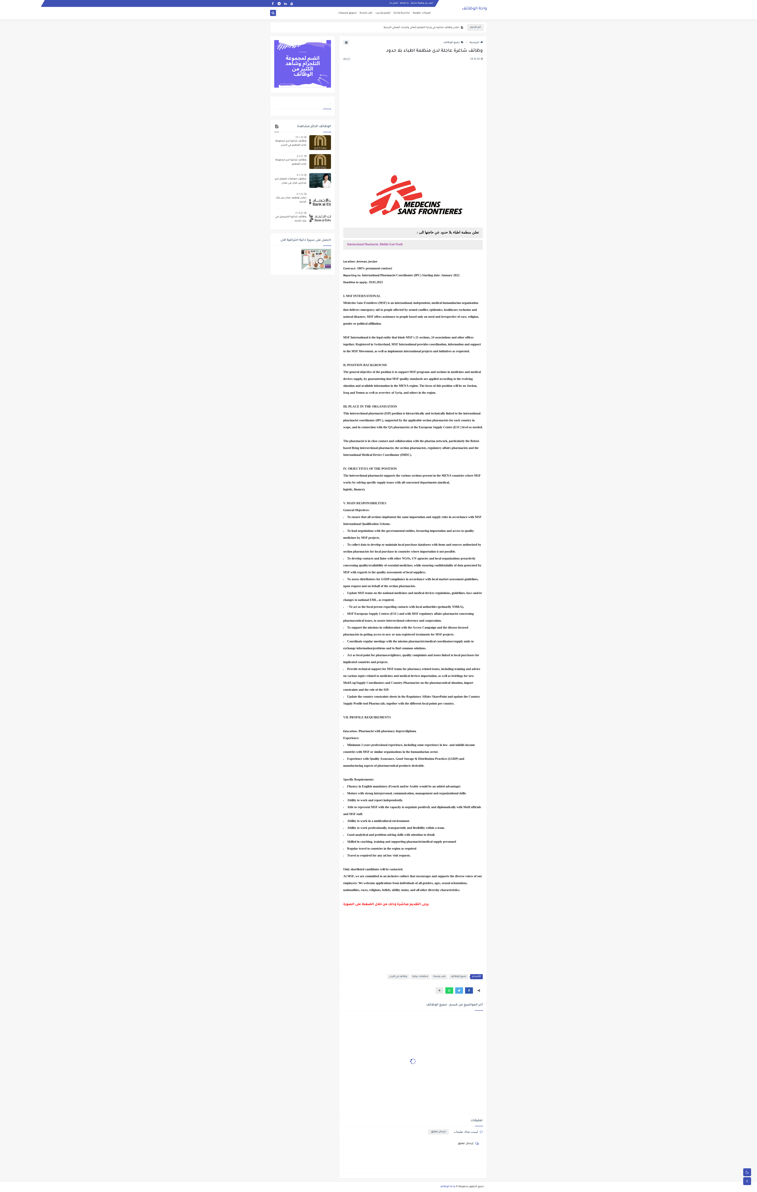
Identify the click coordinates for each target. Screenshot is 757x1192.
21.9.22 (299, 213)
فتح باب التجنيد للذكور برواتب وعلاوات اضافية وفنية (430, 27)
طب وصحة (366, 13)
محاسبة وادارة (401, 13)
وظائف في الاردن (398, 976)
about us (404, 3)
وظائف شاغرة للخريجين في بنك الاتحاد (290, 219)
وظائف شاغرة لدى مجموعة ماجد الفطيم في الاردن (290, 143)
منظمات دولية (420, 976)
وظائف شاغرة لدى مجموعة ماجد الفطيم (290, 162)
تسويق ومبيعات (347, 13)
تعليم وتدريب (383, 13)
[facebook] (272, 3)
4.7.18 (300, 175)
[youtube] (291, 3)
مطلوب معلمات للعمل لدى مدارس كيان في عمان (290, 181)
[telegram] (279, 3)
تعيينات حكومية (422, 13)
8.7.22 (300, 194)
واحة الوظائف (474, 9)
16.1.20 (299, 137)
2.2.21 (300, 156)
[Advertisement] (413, 111)
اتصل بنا (394, 3)
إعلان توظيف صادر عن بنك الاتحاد (291, 200)
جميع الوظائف (451, 42)
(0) (345, 59)
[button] (469, 990)
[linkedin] (285, 3)
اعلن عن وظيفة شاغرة (422, 3)
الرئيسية (474, 42)
